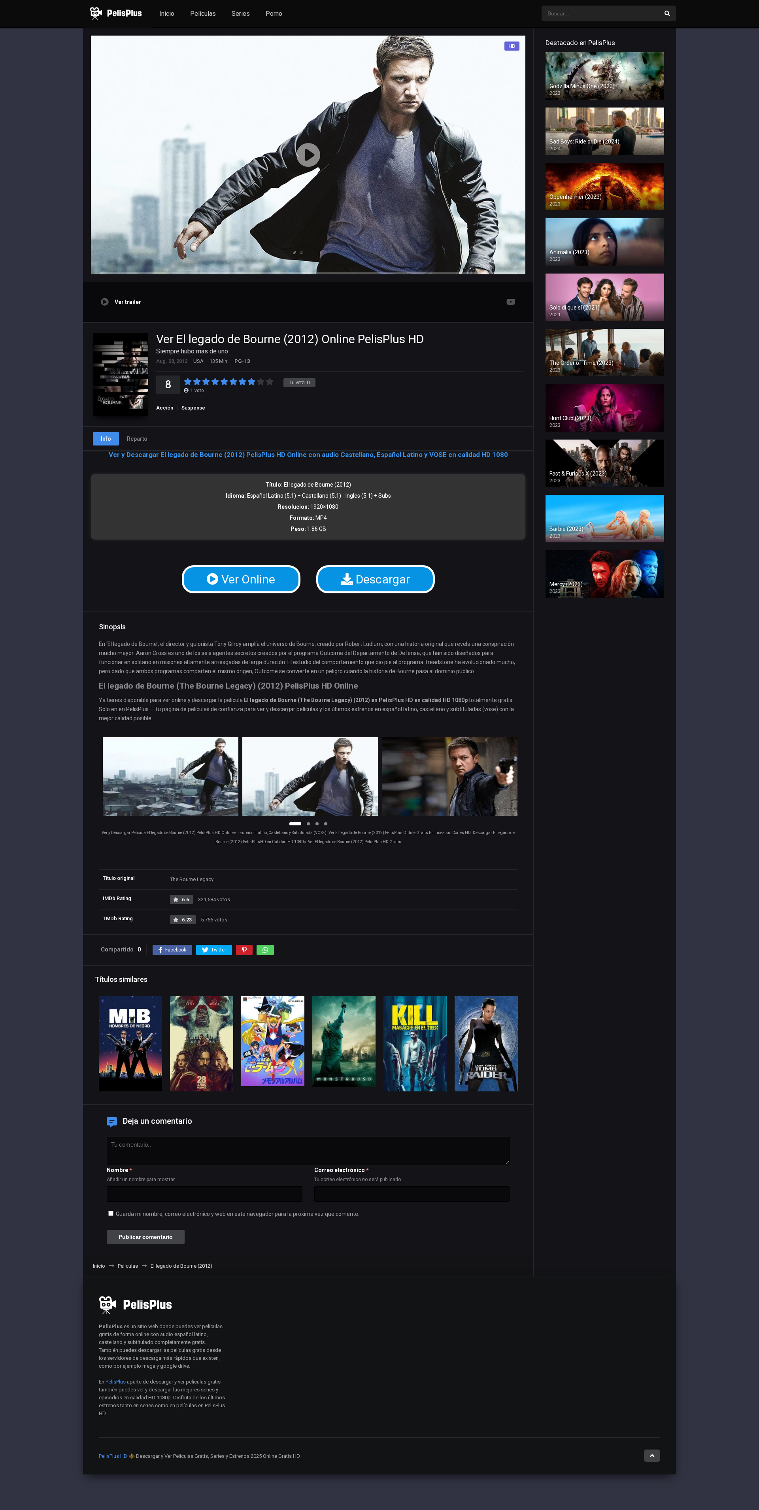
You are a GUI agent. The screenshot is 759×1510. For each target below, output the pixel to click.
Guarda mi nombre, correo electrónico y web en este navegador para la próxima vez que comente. (237, 1214)
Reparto (137, 439)
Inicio (166, 13)
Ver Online (247, 579)
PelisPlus (116, 1382)
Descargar (381, 579)
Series (241, 13)
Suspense (193, 407)
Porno (274, 13)
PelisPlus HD (113, 1456)
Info (106, 439)
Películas (203, 13)
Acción (164, 407)
